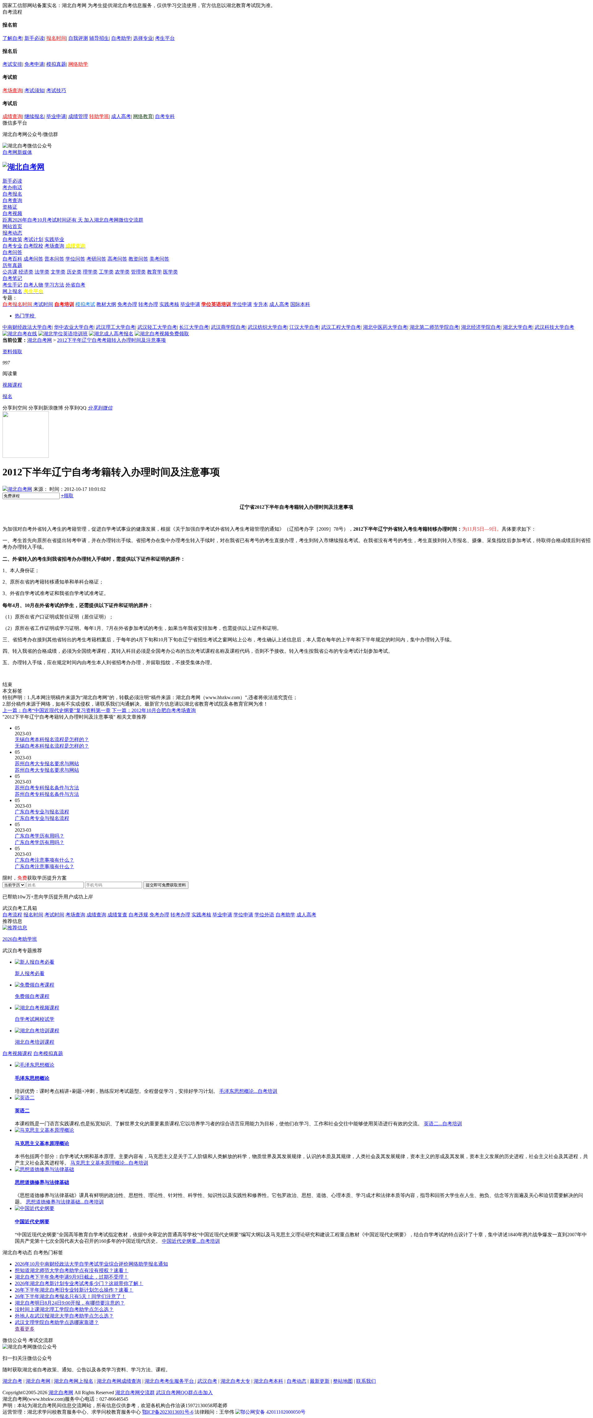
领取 (67, 495)
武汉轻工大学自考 (157, 327)
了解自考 (12, 38)
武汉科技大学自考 (554, 327)
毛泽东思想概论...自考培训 (248, 1091)
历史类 (74, 271)
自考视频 (12, 213)
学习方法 (54, 284)
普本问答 (54, 258)
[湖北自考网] (23, 167)
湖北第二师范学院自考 (434, 327)
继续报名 (34, 116)
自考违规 (138, 914)
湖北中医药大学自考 (385, 327)
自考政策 (12, 239)
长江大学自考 (194, 327)
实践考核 (169, 304)
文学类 (58, 271)
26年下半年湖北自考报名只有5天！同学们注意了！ (70, 1296)
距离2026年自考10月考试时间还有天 (43, 220)
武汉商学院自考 (228, 327)
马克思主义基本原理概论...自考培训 (109, 1162)
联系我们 (366, 1381)
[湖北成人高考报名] (111, 333)
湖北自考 (12, 1381)
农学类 (122, 271)
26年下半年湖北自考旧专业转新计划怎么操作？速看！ (74, 1290)
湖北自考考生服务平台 (170, 1381)
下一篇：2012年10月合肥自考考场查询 (154, 710)
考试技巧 (56, 90)
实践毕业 (54, 239)
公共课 (9, 271)
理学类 (90, 271)
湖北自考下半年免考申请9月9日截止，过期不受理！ (71, 1277)
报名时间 (56, 38)
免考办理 (127, 304)
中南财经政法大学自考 (27, 327)
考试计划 (33, 239)
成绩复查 (117, 914)
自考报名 (12, 194)
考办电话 (12, 187)
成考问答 (33, 258)
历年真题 (12, 265)
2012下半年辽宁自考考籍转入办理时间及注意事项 (111, 340)
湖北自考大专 (235, 1381)
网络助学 (78, 64)
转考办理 (148, 304)
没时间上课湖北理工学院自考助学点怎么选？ (64, 1309)
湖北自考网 (39, 340)
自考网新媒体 (17, 152)
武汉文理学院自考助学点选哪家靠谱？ (57, 1322)
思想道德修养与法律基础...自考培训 (65, 1201)
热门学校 (25, 315)
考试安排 (12, 64)
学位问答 (75, 258)
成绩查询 (12, 116)
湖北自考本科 (268, 1381)
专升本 (260, 304)
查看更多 (25, 1328)
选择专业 (143, 38)
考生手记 (12, 284)
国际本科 (300, 304)
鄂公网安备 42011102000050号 (272, 1412)
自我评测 (78, 38)
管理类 (138, 271)
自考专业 (12, 245)
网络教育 (143, 116)
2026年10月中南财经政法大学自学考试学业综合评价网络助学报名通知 (91, 1264)
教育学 (154, 271)
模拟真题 (56, 64)
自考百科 (12, 258)
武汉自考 (207, 1381)
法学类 (42, 271)
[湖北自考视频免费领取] (162, 333)
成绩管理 (78, 116)
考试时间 (43, 304)
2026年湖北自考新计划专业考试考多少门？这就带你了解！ (79, 1283)
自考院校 (33, 245)
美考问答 (159, 258)
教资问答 (138, 258)
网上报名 (12, 291)
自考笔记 (12, 278)
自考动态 (296, 1381)
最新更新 (320, 1381)
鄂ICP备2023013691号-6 (167, 1412)
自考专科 (165, 116)
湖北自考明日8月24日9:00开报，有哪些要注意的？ (70, 1302)
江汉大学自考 (304, 327)
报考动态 (12, 233)
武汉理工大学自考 (115, 327)
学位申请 (242, 304)
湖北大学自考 (517, 327)
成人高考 (121, 116)
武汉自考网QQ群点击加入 (184, 1392)
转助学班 (99, 116)
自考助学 (121, 38)
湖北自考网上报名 (73, 1381)
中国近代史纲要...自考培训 (191, 1241)
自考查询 (12, 200)
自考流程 (12, 914)
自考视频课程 (17, 1053)
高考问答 (117, 258)
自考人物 (33, 284)
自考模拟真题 (48, 1053)
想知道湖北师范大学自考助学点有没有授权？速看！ (71, 1270)
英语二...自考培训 (443, 1123)
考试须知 (34, 90)
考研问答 (96, 258)
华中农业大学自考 (74, 327)
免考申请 (34, 64)
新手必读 (34, 38)
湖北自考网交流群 (135, 1392)
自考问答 (12, 252)
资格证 (9, 207)
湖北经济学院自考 (481, 327)
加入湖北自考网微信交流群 (113, 220)
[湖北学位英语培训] (63, 333)
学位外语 (264, 914)
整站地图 (343, 1381)
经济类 (26, 271)
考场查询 (12, 90)
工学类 (106, 271)
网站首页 (12, 226)
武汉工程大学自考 (341, 327)
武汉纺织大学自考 (267, 327)
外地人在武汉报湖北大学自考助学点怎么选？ (64, 1315)
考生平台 (165, 38)
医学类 (170, 271)
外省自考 (75, 284)
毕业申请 (56, 116)
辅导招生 (99, 38)
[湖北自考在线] (19, 333)
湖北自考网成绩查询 (119, 1381)
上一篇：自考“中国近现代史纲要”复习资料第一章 (56, 710)
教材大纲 (106, 304)
